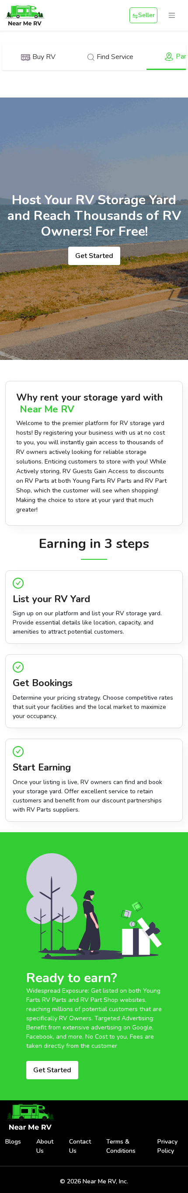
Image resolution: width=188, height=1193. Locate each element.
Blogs (13, 1141)
